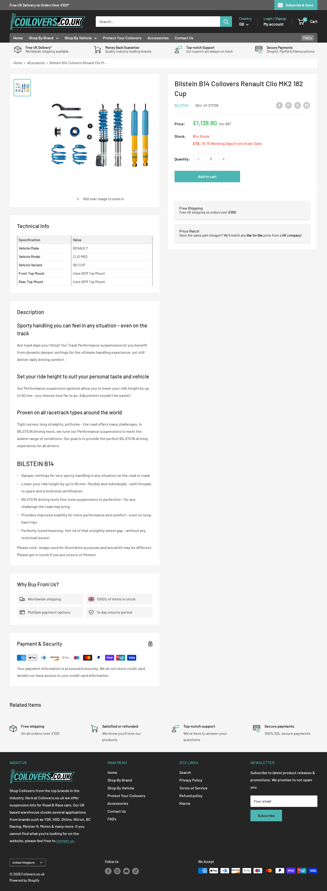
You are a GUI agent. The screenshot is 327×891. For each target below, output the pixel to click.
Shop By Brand (41, 37)
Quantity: (182, 159)
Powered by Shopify (24, 880)
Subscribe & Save (299, 5)
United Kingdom (23, 862)
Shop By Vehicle (78, 37)
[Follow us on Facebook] (108, 871)
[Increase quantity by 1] (224, 159)
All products (36, 63)
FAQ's (307, 37)
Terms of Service (193, 788)
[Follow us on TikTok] (135, 871)
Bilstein (181, 105)
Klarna (184, 803)
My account (273, 24)
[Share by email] (306, 105)
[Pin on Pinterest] (288, 105)
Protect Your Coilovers (122, 37)
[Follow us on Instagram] (117, 871)
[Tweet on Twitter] (297, 105)
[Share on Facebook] (279, 105)
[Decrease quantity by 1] (198, 159)
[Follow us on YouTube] (126, 871)
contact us (65, 840)
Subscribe (266, 815)
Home (18, 37)
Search (185, 772)
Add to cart (207, 176)
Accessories (158, 37)
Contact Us (184, 37)
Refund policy (191, 795)
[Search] (226, 21)
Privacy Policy (190, 780)
